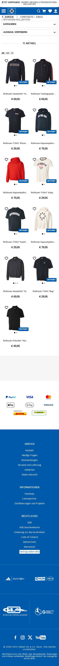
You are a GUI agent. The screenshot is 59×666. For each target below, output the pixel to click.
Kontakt (29, 450)
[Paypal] (11, 397)
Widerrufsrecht (29, 475)
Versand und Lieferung (29, 465)
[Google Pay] (29, 405)
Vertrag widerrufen (29, 552)
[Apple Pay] (11, 405)
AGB (29, 523)
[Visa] (29, 397)
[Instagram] (22, 637)
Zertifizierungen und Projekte (29, 504)
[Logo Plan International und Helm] (39, 580)
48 (7, 53)
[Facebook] (15, 637)
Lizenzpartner (29, 499)
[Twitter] (30, 637)
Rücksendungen (29, 460)
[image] (15, 79)
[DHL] (20, 413)
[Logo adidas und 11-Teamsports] (8, 580)
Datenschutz (29, 542)
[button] (14, 85)
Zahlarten (30, 470)
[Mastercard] (48, 397)
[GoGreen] (39, 413)
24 (3, 53)
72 (12, 53)
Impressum (29, 547)
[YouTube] (40, 637)
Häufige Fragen (29, 455)
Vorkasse (48, 405)
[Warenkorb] (44, 11)
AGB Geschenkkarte (29, 527)
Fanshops (29, 494)
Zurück (9, 17)
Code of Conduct (29, 537)
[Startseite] (12, 10)
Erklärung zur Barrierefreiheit (29, 532)
